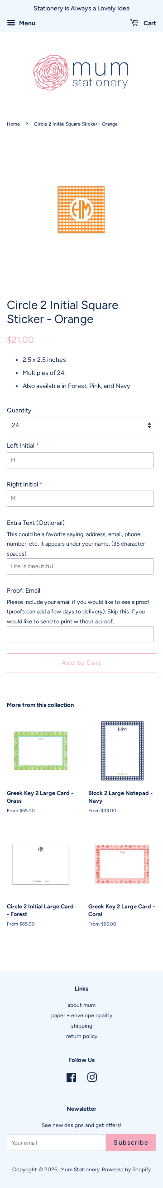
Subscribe (131, 1142)
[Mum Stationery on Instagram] (92, 1079)
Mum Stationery (80, 1169)
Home (13, 124)
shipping (81, 1026)
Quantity (19, 410)
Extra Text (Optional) (36, 523)
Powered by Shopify (126, 1169)
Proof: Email (23, 590)
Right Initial (22, 484)
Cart (149, 23)
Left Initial (20, 445)
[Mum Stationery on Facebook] (71, 1079)
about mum (81, 1005)
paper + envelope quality (81, 1015)
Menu (26, 23)
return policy (81, 1036)
